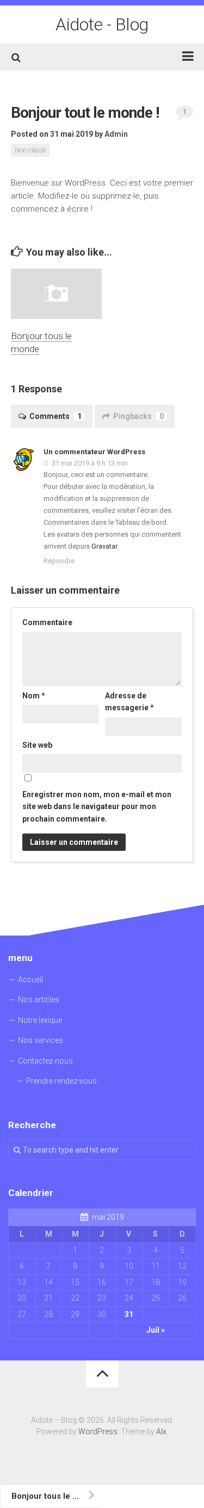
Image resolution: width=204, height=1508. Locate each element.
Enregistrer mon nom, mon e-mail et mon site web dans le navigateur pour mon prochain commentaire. (96, 806)
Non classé (30, 150)
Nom (33, 695)
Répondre (59, 561)
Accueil (30, 979)
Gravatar (104, 546)
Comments (55, 416)
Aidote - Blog (102, 24)
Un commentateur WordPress (94, 452)
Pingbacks (138, 416)
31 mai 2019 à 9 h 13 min (89, 463)
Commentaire (47, 622)
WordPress (98, 1431)
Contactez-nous (45, 1061)
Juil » (155, 1330)
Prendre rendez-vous (61, 1081)
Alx (161, 1431)
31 (129, 1314)
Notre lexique (40, 1020)
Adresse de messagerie (129, 701)
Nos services (40, 1040)
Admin (116, 134)
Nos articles (38, 999)
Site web (37, 745)
